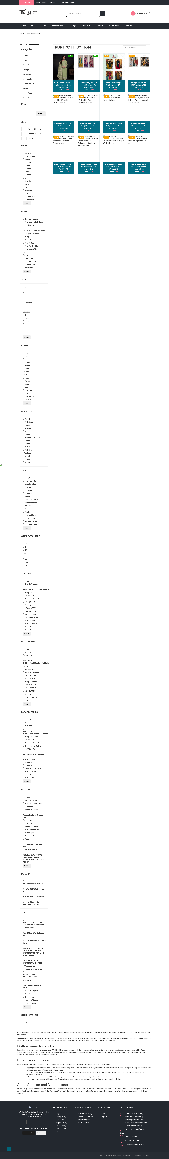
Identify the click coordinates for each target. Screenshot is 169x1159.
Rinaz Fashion (29, 156)
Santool (27, 797)
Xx (25, 309)
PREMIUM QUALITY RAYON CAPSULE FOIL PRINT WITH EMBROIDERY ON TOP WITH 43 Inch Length (33, 952)
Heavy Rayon (29, 997)
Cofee (26, 384)
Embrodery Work (30, 1003)
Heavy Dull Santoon (31, 836)
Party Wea (28, 450)
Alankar (27, 159)
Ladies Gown (85, 26)
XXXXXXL (28, 327)
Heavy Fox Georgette (32, 599)
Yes (25, 544)
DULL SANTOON (30, 800)
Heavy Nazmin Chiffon (32, 746)
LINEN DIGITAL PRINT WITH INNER (33, 987)
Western (129, 26)
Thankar (27, 162)
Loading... (56, 177)
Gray (26, 387)
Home (23, 26)
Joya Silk (27, 255)
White (26, 372)
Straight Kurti (29, 478)
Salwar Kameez (114, 26)
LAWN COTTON (30, 608)
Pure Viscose (29, 620)
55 (25, 553)
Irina (26, 193)
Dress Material (58, 26)
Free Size (28, 303)
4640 (26, 562)
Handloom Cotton (31, 219)
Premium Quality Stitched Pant (32, 845)
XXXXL (27, 321)
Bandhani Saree (30, 515)
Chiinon (27, 723)
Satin (26, 252)
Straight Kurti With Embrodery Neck (34, 934)
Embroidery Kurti (30, 481)
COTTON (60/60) (30, 850)
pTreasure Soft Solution (141, 1155)
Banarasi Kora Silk (31, 265)
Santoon (27, 666)
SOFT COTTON (30, 602)
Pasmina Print (29, 679)
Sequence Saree (30, 524)
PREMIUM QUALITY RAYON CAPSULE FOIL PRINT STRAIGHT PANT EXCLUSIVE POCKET (33, 858)
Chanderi (28, 627)
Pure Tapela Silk (30, 624)
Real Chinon (29, 806)
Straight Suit (29, 493)
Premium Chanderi (31, 809)
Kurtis (44, 26)
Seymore (27, 165)
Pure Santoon (29, 700)
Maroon (27, 381)
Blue (26, 356)
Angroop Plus (29, 196)
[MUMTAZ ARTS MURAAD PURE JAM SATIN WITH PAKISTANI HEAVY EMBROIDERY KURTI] (88, 99)
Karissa (27, 178)
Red (25, 359)
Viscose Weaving (30, 966)
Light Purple (29, 396)
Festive (27, 425)
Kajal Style (28, 181)
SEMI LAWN (28, 820)
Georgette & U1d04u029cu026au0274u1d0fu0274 (36, 662)
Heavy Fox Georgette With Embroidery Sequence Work (33, 923)
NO (25, 550)
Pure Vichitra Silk (31, 246)
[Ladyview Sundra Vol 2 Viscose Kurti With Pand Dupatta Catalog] (114, 98)
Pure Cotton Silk (30, 249)
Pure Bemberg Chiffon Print (33, 754)
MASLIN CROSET (30, 614)
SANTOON (28, 655)
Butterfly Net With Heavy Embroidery (32, 761)
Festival (27, 434)
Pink (26, 353)
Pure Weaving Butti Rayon (34, 222)
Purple (27, 362)
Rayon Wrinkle (29, 980)
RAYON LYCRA (29, 691)
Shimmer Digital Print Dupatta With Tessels (31, 903)
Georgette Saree (30, 521)
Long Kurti (28, 487)
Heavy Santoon (30, 669)
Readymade (99, 26)
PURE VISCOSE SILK (32, 826)
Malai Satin (28, 268)
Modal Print (29, 928)
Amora (27, 172)
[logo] (28, 12)
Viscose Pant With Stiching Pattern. (33, 816)
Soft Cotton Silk (30, 261)
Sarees (32, 26)
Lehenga (73, 26)
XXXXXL (27, 324)
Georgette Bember (31, 234)
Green (26, 369)
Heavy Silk (28, 237)
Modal (26, 839)
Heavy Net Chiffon (31, 737)
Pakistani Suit (29, 490)
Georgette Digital (31, 991)
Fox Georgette (29, 225)
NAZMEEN (28, 726)
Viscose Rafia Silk (31, 617)
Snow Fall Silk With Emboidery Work (34, 890)
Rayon (26, 581)
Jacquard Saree (30, 503)
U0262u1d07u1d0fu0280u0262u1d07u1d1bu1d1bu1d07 (44, 589)
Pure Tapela (29, 778)
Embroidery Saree (31, 500)
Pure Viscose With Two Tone (33, 884)
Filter (40, 114)
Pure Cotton (29, 243)
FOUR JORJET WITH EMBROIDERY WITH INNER (32, 962)
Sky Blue (27, 400)
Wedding (27, 428)
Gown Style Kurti (30, 484)
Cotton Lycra (29, 833)
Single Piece (26, 32)
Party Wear (28, 422)
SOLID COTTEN (30, 688)
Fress (26, 318)
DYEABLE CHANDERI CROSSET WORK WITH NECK (33, 976)
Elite (26, 187)
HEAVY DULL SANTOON (33, 803)
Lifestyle (27, 169)
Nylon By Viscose (31, 584)
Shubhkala (28, 175)
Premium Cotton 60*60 (33, 969)
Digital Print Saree (31, 509)
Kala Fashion (29, 200)
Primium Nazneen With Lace (33, 897)
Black (26, 378)
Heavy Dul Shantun (31, 682)
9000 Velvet (28, 258)
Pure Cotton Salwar (31, 830)
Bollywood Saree (30, 518)
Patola (27, 512)
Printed (27, 496)
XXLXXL (27, 312)
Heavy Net (28, 593)
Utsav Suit (28, 190)
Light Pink (28, 390)
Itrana (26, 184)
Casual (27, 419)
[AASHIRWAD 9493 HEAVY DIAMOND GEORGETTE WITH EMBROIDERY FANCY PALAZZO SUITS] (63, 99)
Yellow (26, 375)
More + (26, 203)
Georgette (28, 240)
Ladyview (28, 153)
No (25, 547)
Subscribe (40, 1133)
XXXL (26, 300)
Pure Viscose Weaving (33, 994)
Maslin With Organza (32, 437)
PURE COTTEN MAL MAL (33, 768)
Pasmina (27, 605)
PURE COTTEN (30, 611)
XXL (25, 296)
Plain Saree (28, 506)
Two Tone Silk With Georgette (34, 230)
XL (25, 293)
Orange (27, 365)
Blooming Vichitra (31, 1000)
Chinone (27, 652)
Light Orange (29, 393)
